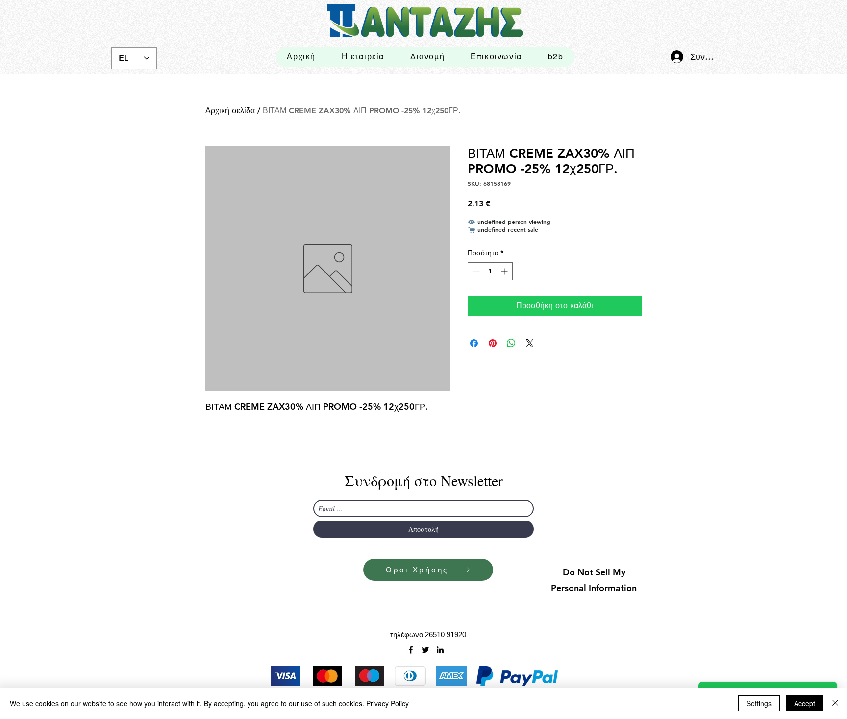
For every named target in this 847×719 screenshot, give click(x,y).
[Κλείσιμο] (835, 703)
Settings (759, 703)
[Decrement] (475, 271)
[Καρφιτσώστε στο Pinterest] (492, 343)
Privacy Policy (387, 703)
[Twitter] (425, 650)
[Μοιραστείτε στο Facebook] (474, 343)
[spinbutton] (490, 271)
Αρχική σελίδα (230, 110)
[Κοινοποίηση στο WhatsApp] (511, 343)
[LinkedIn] (440, 650)
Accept (804, 703)
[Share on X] (530, 343)
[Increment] (505, 271)
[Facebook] (411, 650)
